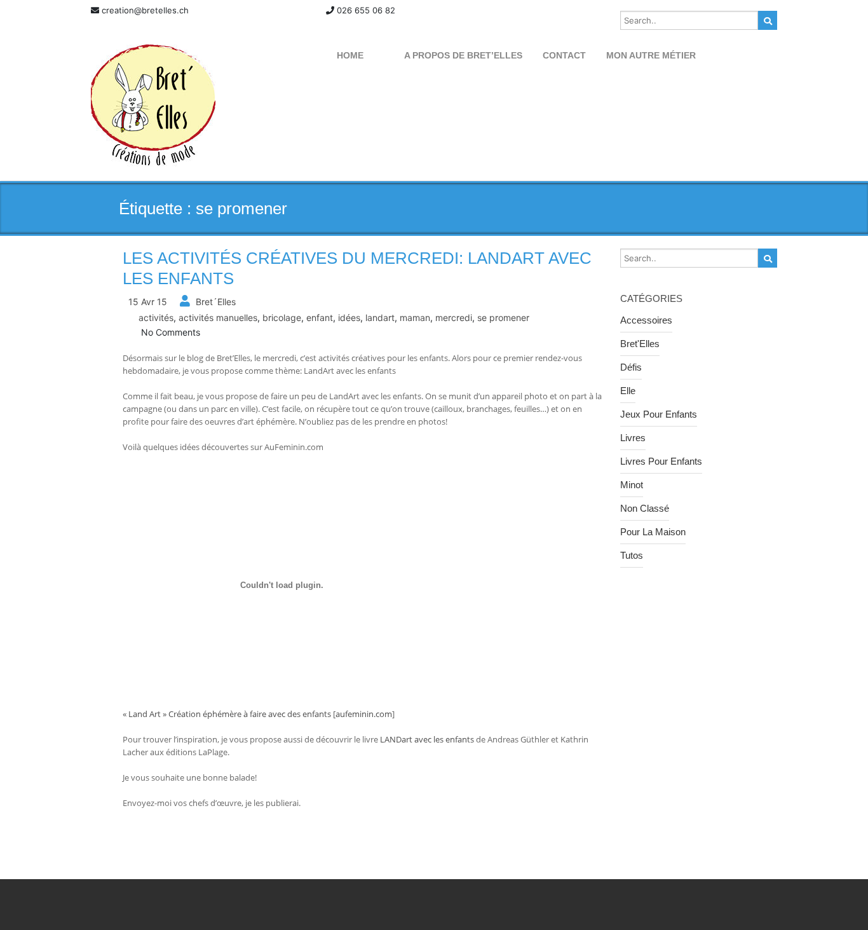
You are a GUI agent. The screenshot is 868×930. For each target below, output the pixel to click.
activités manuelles (218, 317)
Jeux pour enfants (658, 414)
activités (156, 317)
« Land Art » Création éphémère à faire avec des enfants (227, 714)
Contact (564, 55)
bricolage (281, 317)
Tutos (631, 555)
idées (349, 317)
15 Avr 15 (147, 301)
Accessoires (646, 320)
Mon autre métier (651, 55)
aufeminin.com (364, 714)
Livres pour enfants (661, 461)
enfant (319, 317)
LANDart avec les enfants (428, 739)
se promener (503, 317)
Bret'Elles (640, 343)
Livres (633, 437)
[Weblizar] (153, 105)
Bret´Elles (216, 301)
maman (415, 317)
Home (350, 55)
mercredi (453, 317)
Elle (627, 390)
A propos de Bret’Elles (463, 55)
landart (380, 317)
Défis (631, 367)
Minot (631, 484)
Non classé (644, 508)
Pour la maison (653, 531)
